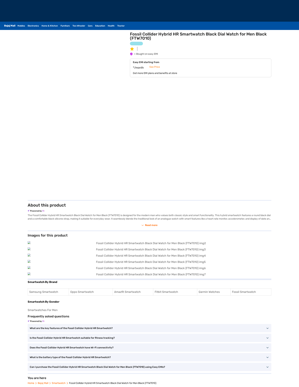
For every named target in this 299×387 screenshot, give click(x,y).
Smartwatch (59, 383)
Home (31, 383)
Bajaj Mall (43, 383)
